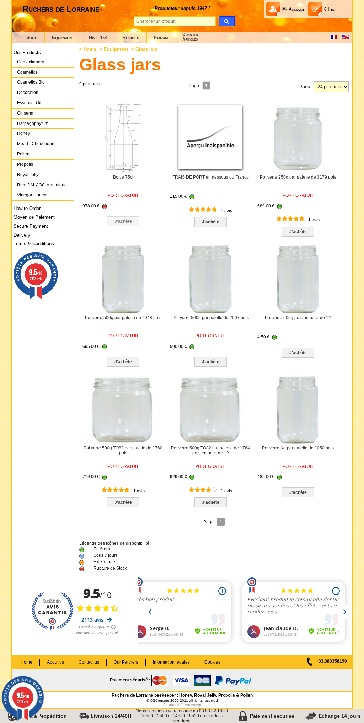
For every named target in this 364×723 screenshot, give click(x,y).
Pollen (23, 154)
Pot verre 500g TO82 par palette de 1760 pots (123, 450)
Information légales (171, 662)
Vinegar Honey (31, 194)
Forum (161, 37)
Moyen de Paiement (34, 217)
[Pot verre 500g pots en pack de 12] (297, 312)
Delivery (22, 235)
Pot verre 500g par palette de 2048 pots (123, 317)
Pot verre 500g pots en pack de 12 (298, 317)
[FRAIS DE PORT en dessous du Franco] (210, 172)
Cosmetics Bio (31, 82)
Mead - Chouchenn (35, 143)
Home (90, 49)
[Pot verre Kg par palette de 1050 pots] (297, 442)
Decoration (27, 92)
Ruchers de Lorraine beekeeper (144, 695)
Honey (23, 133)
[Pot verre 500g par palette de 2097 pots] (210, 312)
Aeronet (169, 705)
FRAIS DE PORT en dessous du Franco (210, 177)
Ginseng (25, 113)
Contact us (89, 662)
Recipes (130, 37)
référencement (189, 705)
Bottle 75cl (123, 177)
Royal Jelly (27, 174)
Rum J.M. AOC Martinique (42, 185)
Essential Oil (29, 102)
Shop (31, 37)
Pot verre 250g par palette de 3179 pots (298, 177)
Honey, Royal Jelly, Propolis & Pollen (216, 695)
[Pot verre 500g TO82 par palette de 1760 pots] (123, 442)
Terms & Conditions (34, 243)
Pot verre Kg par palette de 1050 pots (298, 447)
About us (55, 662)
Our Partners (126, 662)
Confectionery (30, 61)
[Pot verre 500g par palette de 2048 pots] (123, 312)
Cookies (212, 662)
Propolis (25, 164)
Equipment (63, 37)
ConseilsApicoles (190, 37)
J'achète (210, 222)
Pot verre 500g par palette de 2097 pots (210, 317)
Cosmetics (27, 72)
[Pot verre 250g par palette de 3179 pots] (297, 172)
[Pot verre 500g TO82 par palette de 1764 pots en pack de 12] (210, 442)
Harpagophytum (32, 123)
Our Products (27, 52)
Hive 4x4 (98, 37)
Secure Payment (31, 226)
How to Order (27, 208)
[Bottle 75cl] (123, 172)
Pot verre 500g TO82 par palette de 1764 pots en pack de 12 (210, 450)
